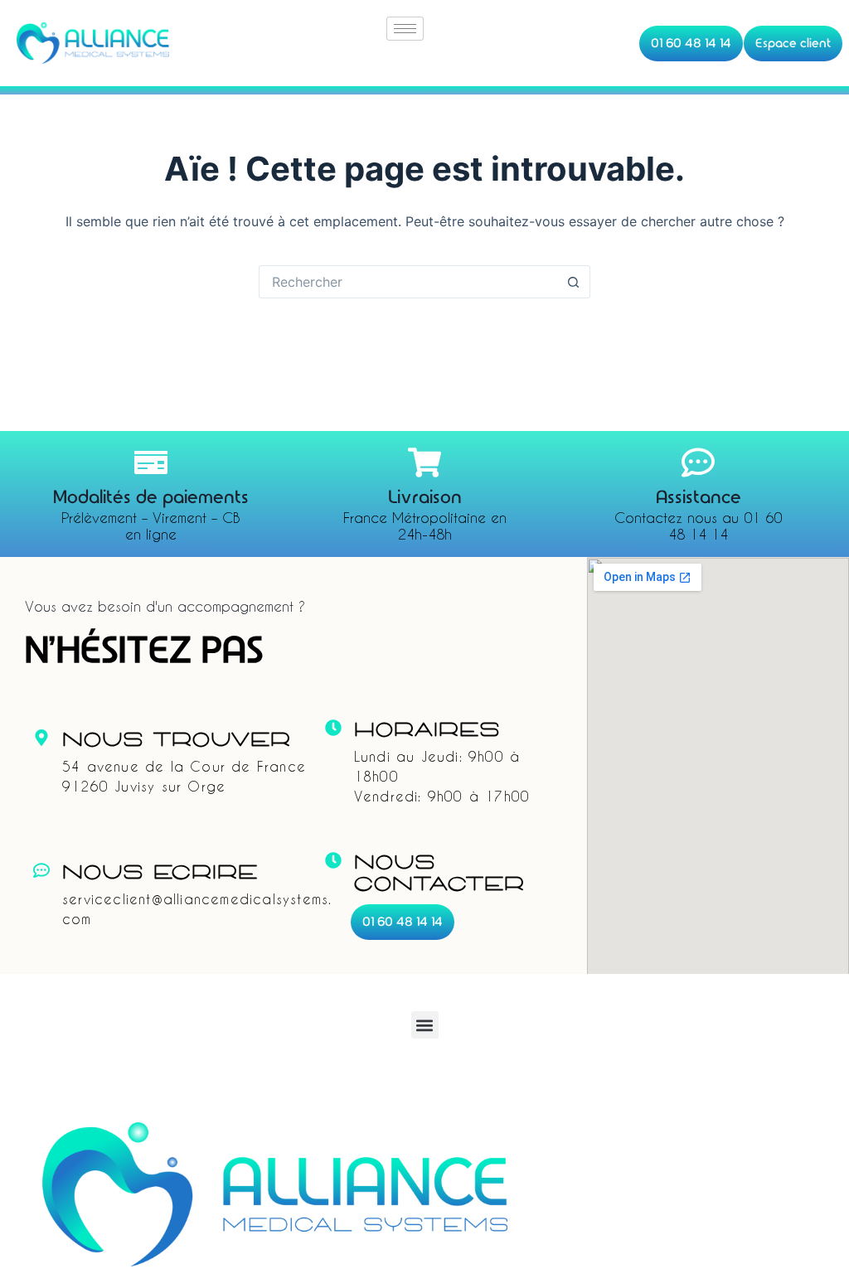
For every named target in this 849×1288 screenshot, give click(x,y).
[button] (425, 1025)
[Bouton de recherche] (573, 281)
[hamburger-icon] (405, 29)
